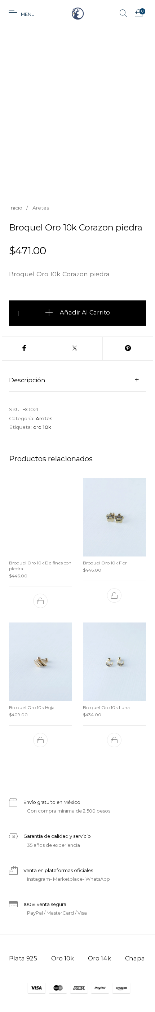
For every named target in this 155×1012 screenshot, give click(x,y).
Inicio (15, 208)
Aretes (40, 208)
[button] (41, 601)
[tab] (77, 380)
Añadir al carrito (85, 312)
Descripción (27, 380)
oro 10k (42, 427)
